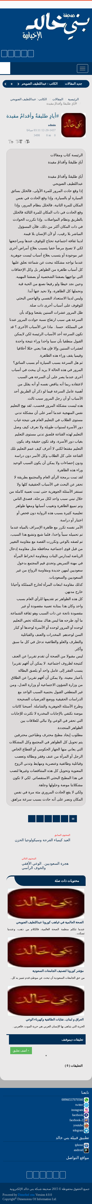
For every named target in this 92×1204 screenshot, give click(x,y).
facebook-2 (77, 1120)
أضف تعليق (20, 1050)
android (79, 1150)
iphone (79, 1145)
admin (52, 125)
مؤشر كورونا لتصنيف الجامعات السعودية (58, 971)
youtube (78, 1125)
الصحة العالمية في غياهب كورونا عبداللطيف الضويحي (50, 922)
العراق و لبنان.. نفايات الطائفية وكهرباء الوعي (55, 1019)
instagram (77, 1110)
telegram (78, 1130)
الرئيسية (73, 99)
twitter (79, 1105)
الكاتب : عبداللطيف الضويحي (28, 99)
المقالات (57, 99)
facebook (78, 1115)
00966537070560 (73, 1099)
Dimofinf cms (26, 1195)
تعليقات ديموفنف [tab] (72, 1039)
